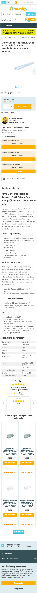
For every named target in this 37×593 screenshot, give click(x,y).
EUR (8, 2)
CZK (3, 2)
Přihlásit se (33, 2)
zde (22, 577)
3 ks (19, 147)
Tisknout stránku (8, 112)
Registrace (26, 2)
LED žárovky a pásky (10, 37)
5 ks (19, 159)
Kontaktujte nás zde (16, 122)
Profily (32, 37)
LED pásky (23, 37)
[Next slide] (34, 71)
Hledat (30, 14)
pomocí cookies (25, 572)
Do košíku (24, 106)
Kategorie (9, 25)
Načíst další (18, 531)
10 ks (20, 171)
